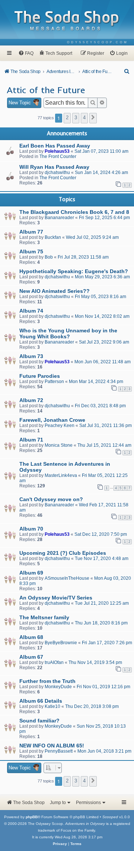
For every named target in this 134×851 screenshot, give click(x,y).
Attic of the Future (46, 89)
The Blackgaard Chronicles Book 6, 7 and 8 (74, 212)
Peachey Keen (59, 425)
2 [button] (67, 117)
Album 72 (31, 400)
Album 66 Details (40, 701)
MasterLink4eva (61, 475)
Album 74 (31, 311)
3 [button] (75, 117)
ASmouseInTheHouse (67, 578)
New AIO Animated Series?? (54, 291)
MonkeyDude (58, 686)
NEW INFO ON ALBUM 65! (51, 746)
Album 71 (31, 440)
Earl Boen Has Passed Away (54, 146)
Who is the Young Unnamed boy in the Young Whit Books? (68, 333)
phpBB (32, 817)
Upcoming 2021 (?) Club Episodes (62, 553)
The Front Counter (57, 156)
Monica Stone (59, 445)
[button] (93, 118)
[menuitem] (97, 42)
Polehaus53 (57, 151)
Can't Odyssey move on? (51, 499)
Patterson (54, 381)
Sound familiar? (39, 721)
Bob (49, 257)
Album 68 (31, 637)
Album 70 (31, 529)
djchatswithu (57, 172)
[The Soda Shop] (67, 21)
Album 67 (31, 657)
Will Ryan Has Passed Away (54, 167)
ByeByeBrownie (61, 642)
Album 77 (31, 232)
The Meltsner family (44, 617)
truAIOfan (54, 662)
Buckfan (53, 237)
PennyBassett (59, 751)
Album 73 (31, 356)
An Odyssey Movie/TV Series (55, 598)
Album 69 (31, 573)
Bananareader (59, 217)
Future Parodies (39, 376)
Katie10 (52, 706)
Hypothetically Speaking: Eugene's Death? (73, 271)
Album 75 (31, 251)
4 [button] (84, 117)
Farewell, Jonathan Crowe (52, 420)
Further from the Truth (47, 681)
